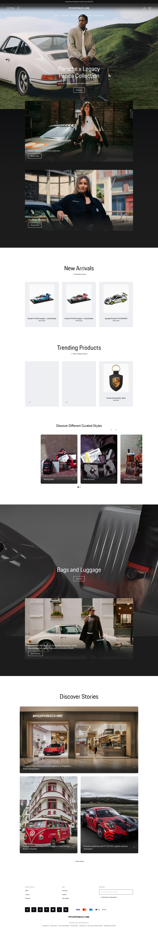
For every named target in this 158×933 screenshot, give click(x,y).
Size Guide (65, 898)
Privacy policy (53, 925)
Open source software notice (95, 925)
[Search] (18, 8)
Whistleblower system (110, 925)
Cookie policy (82, 925)
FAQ (26, 890)
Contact (27, 898)
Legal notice (45, 925)
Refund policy (74, 925)
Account (64, 890)
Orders (64, 894)
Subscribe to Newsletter (109, 897)
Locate (27, 894)
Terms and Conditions (64, 925)
